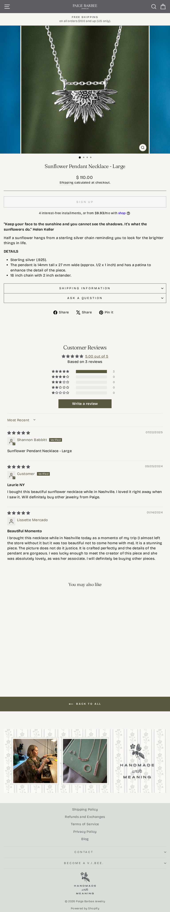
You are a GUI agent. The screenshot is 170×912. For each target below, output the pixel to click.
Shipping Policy (85, 809)
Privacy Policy (85, 832)
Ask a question (85, 298)
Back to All (88, 703)
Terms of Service (85, 824)
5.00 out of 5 (96, 356)
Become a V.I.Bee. (84, 863)
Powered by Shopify (85, 908)
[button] (61, 371)
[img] (18, 433)
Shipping (66, 182)
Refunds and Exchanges (85, 817)
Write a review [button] (85, 404)
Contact (84, 852)
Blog (85, 839)
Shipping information (85, 288)
